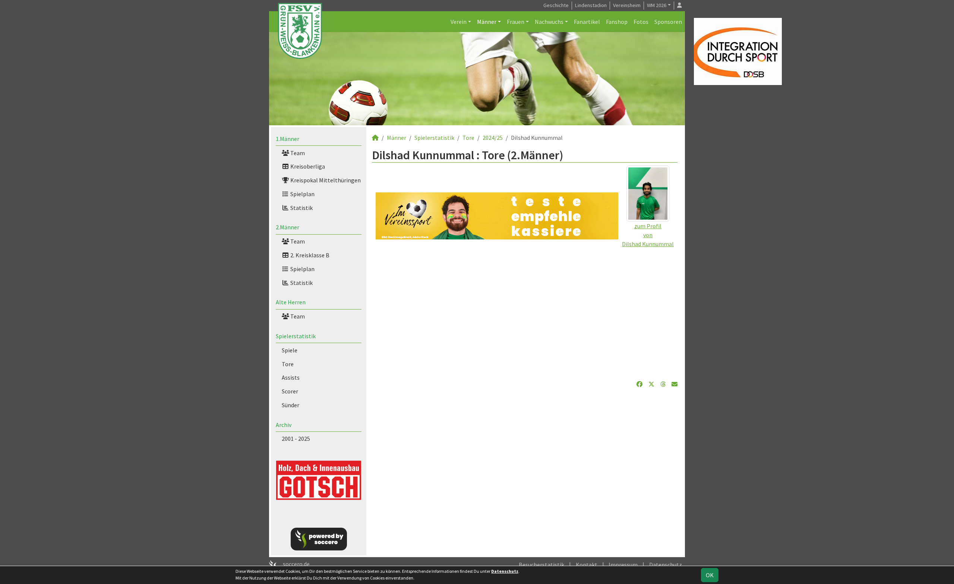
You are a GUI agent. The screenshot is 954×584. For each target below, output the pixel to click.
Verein (459, 21)
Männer (486, 21)
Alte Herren (291, 302)
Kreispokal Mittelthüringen (325, 180)
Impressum (623, 564)
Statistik (301, 207)
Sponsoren (668, 21)
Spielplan (302, 194)
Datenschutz (665, 564)
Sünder (290, 405)
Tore (288, 364)
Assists (291, 377)
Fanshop (617, 21)
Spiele (289, 350)
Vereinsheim (627, 5)
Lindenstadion (591, 5)
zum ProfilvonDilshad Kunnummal (648, 235)
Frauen (515, 21)
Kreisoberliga (307, 166)
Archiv (283, 424)
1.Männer (287, 138)
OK (710, 575)
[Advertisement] (524, 309)
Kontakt (586, 564)
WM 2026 (656, 5)
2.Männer (287, 227)
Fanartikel (587, 21)
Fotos (641, 21)
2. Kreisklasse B (309, 255)
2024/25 (493, 137)
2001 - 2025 (296, 438)
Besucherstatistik (541, 564)
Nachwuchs (549, 21)
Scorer (290, 391)
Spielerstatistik (296, 336)
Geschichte (556, 5)
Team (297, 153)
